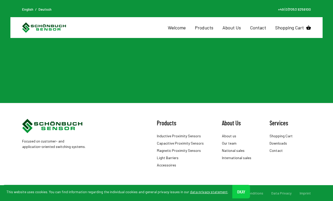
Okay (241, 191)
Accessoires (166, 165)
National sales (233, 150)
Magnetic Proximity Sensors (179, 150)
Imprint (305, 193)
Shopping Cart (289, 27)
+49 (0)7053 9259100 (294, 9)
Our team (229, 143)
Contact (258, 27)
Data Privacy (281, 193)
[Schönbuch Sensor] (44, 27)
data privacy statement (209, 191)
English (27, 9)
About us (229, 136)
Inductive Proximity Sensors (179, 136)
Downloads (278, 143)
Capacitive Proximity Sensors (180, 143)
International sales (236, 157)
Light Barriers (167, 157)
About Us (231, 27)
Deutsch (45, 9)
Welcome (177, 27)
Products (204, 27)
